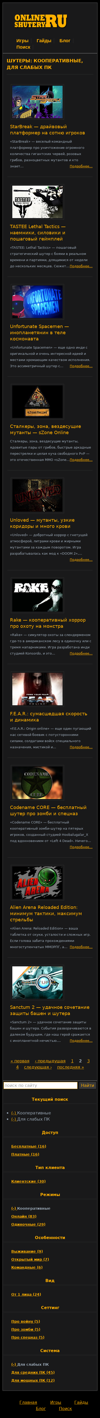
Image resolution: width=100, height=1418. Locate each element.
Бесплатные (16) (28, 1146)
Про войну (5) (25, 1321)
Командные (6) (27, 1267)
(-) (14, 1113)
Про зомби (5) (25, 1329)
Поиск (23, 47)
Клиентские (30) (28, 1181)
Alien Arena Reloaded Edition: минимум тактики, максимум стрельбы (46, 913)
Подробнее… (81, 166)
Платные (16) (25, 1154)
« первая (20, 1061)
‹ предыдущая (50, 1061)
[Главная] (41, 34)
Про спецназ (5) (27, 1337)
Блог (65, 40)
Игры (22, 40)
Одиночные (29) (28, 1224)
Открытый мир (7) (30, 1259)
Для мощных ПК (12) (33, 1380)
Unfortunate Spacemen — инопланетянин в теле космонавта (39, 332)
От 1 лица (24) (26, 1294)
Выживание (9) (27, 1251)
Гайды (44, 40)
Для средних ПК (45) (33, 1372)
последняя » (70, 1067)
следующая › (38, 1067)
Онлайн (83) (23, 1216)
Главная (28, 1402)
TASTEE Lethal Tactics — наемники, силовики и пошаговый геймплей (38, 233)
